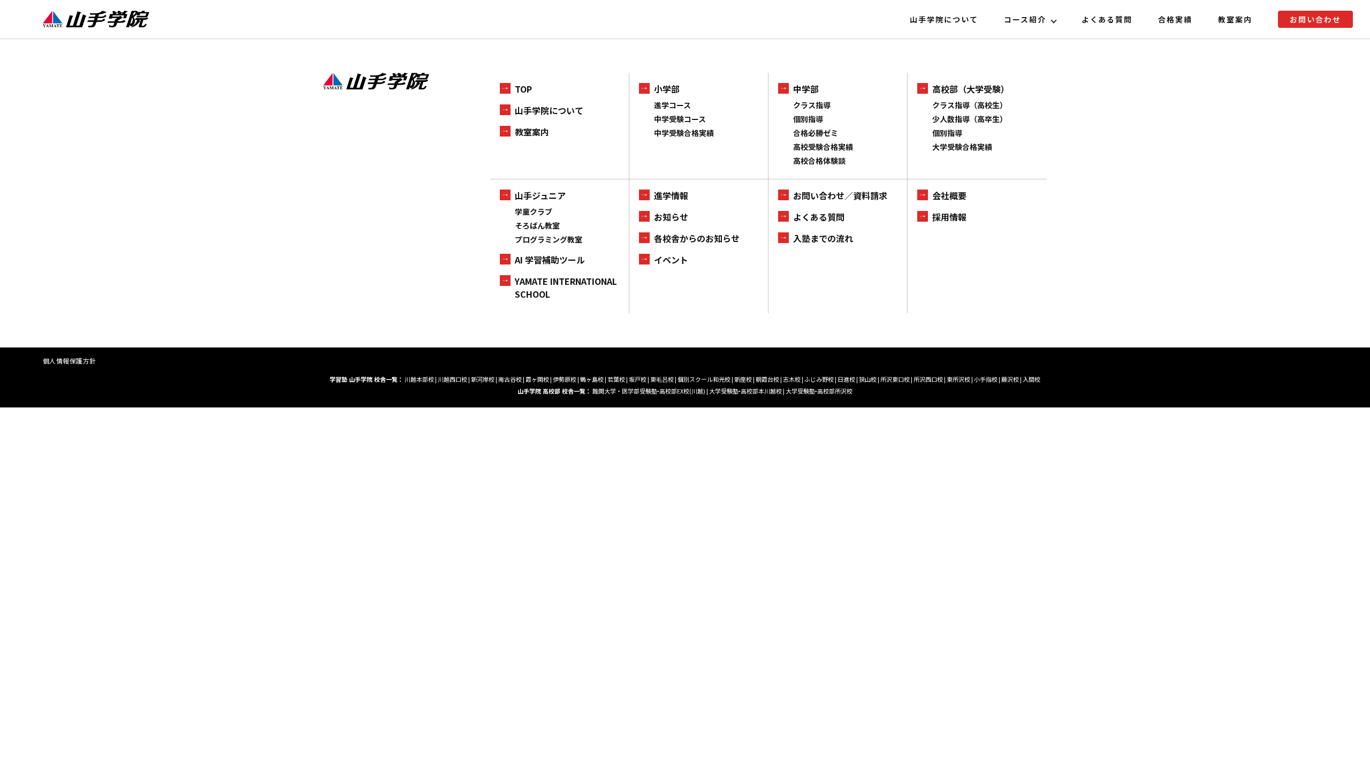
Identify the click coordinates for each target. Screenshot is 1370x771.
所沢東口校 (895, 379)
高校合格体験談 (819, 160)
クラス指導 (812, 105)
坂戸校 (637, 379)
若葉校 (616, 379)
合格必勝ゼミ (815, 132)
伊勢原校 (564, 379)
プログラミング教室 (548, 239)
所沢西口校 (928, 379)
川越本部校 (419, 379)
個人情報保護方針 (69, 360)
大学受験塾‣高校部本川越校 (745, 391)
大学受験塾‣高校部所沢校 (819, 391)
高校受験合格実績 (823, 146)
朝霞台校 (767, 379)
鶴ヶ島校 (592, 379)
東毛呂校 (662, 379)
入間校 (1031, 379)
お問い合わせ (1315, 19)
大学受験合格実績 (962, 146)
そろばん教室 (537, 225)
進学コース (672, 105)
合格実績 (1175, 19)
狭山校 (868, 379)
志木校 (792, 379)
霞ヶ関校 (537, 379)
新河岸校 (482, 379)
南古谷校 (510, 379)
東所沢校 (958, 379)
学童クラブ (533, 211)
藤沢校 (1010, 379)
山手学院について (944, 19)
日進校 (846, 379)
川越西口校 (452, 379)
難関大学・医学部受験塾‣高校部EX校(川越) (648, 391)
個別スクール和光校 (704, 379)
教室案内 (1235, 19)
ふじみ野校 (819, 379)
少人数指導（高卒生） (969, 119)
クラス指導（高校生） (969, 105)
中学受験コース (680, 119)
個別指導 (808, 119)
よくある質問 (1107, 19)
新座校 (743, 379)
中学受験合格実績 (684, 132)
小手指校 (986, 379)
